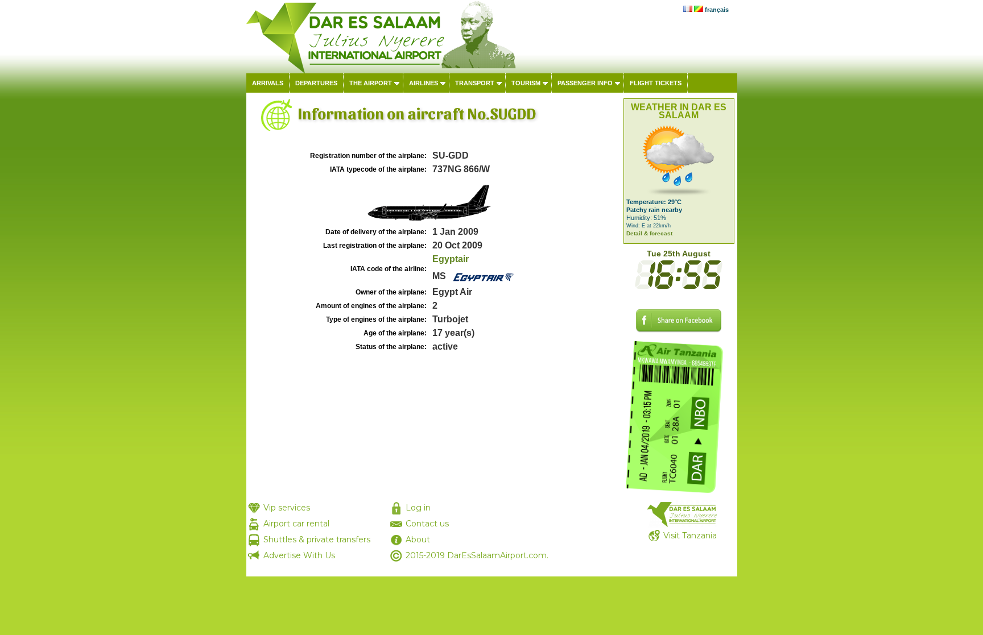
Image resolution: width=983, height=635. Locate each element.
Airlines (423, 83)
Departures (316, 83)
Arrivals (267, 83)
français (717, 9)
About (418, 539)
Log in (418, 508)
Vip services (286, 508)
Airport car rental (296, 523)
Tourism (525, 83)
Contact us (427, 523)
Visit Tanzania (690, 535)
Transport (474, 83)
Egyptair (450, 259)
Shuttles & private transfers (316, 539)
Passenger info (585, 83)
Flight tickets (656, 83)
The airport (370, 83)
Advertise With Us (299, 555)
